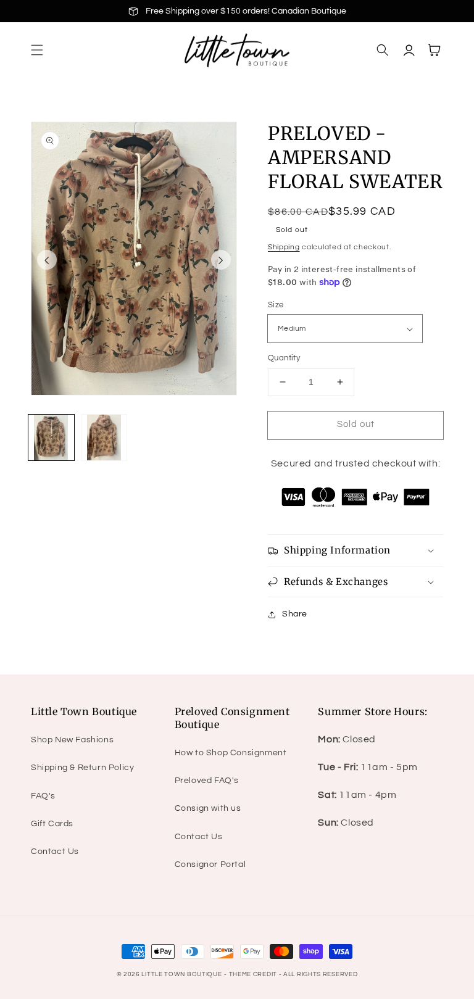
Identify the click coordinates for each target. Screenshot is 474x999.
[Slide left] (47, 260)
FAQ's (43, 796)
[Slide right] (221, 260)
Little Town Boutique (181, 974)
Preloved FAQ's (207, 780)
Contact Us (55, 851)
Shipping (284, 247)
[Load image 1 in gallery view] (51, 437)
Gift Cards (52, 823)
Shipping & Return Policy (82, 767)
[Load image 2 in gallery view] (104, 437)
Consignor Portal (210, 864)
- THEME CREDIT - (253, 974)
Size (276, 305)
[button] (37, 50)
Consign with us (208, 808)
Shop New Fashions (72, 740)
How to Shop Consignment (231, 752)
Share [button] (294, 614)
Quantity (284, 358)
